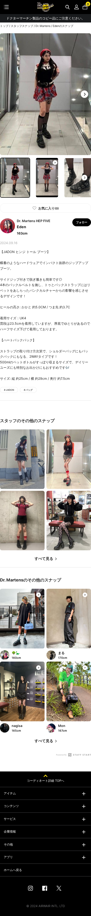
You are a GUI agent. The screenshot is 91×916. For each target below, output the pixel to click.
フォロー (81, 222)
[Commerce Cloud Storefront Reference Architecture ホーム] (45, 7)
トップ (4, 26)
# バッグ (28, 389)
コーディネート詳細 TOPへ (45, 780)
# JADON (9, 389)
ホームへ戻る (13, 870)
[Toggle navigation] (6, 7)
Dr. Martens (42, 26)
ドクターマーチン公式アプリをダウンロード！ (45, 18)
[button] (84, 94)
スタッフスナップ (22, 26)
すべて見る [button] (44, 558)
